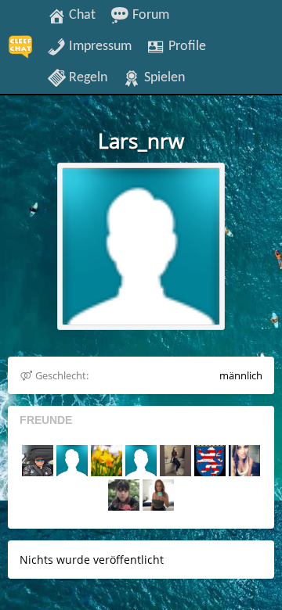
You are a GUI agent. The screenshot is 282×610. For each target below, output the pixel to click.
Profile (185, 46)
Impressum (99, 46)
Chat (81, 15)
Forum (149, 15)
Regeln (86, 77)
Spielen (163, 77)
